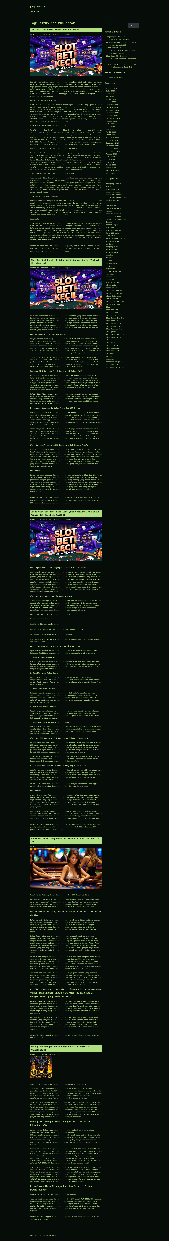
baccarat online (113, 192)
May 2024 (110, 162)
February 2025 (112, 138)
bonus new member (114, 195)
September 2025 (113, 118)
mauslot (109, 255)
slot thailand (112, 351)
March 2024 (111, 168)
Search (107, 22)
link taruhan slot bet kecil (119, 239)
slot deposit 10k (114, 323)
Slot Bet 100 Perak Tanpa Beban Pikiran (55, 30)
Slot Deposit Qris (114, 329)
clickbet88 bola (113, 208)
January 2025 (112, 140)
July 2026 (110, 91)
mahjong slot (112, 247)
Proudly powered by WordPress (44, 1236)
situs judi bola (113, 296)
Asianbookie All (113, 189)
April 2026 (111, 99)
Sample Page (34, 11)
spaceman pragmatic (115, 362)
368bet (109, 186)
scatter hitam (112, 282)
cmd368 (109, 211)
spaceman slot (112, 365)
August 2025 (111, 121)
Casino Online (112, 200)
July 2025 (110, 124)
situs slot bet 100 (53, 249)
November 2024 (112, 146)
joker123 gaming (113, 230)
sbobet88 (110, 280)
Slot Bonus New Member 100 (118, 318)
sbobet (109, 277)
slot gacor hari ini (115, 334)
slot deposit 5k (113, 326)
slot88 (109, 356)
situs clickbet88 (114, 293)
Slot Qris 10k (112, 345)
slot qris (110, 343)
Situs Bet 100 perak (83, 246)
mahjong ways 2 (113, 252)
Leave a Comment (63, 251)
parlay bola (111, 263)
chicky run (111, 203)
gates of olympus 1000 (116, 219)
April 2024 (111, 165)
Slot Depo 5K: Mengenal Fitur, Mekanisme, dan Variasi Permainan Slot (120, 59)
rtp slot (110, 274)
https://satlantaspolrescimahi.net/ (46, 1135)
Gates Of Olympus (114, 217)
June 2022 (110, 173)
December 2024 (112, 143)
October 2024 (112, 149)
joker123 (110, 228)
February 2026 (112, 105)
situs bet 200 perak (61, 1035)
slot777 (109, 354)
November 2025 (112, 113)
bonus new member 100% (116, 197)
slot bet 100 (46, 246)
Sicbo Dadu (111, 285)
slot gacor (111, 332)
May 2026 (110, 96)
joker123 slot (112, 233)
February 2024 (112, 170)
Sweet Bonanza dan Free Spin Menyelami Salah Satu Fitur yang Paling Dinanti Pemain (120, 50)
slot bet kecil (48, 251)
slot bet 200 (89, 130)
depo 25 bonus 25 (114, 214)
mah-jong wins (112, 241)
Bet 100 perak (66, 246)
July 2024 (110, 157)
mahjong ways (112, 250)
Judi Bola (110, 236)
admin (63, 846)
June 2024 (110, 159)
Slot (42, 824)
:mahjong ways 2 (113, 184)
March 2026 (111, 102)
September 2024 (113, 151)
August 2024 (111, 154)
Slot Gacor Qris (113, 337)
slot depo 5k (112, 321)
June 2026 (110, 94)
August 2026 (111, 88)
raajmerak (110, 266)
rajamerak (110, 269)
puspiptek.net (38, 6)
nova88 (109, 260)
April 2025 (111, 132)
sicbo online (112, 288)
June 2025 (110, 127)
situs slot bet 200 (81, 1035)
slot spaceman (112, 348)
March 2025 (111, 135)
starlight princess (115, 367)
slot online (111, 340)
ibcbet (109, 222)
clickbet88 (111, 206)
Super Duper (65, 34)
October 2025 (112, 116)
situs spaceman (113, 304)
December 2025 (112, 110)
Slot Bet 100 (64, 413)
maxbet (109, 258)
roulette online (113, 271)
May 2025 (110, 129)
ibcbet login (112, 225)
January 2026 (112, 107)
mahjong (109, 244)
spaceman (110, 359)
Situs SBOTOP (112, 299)
